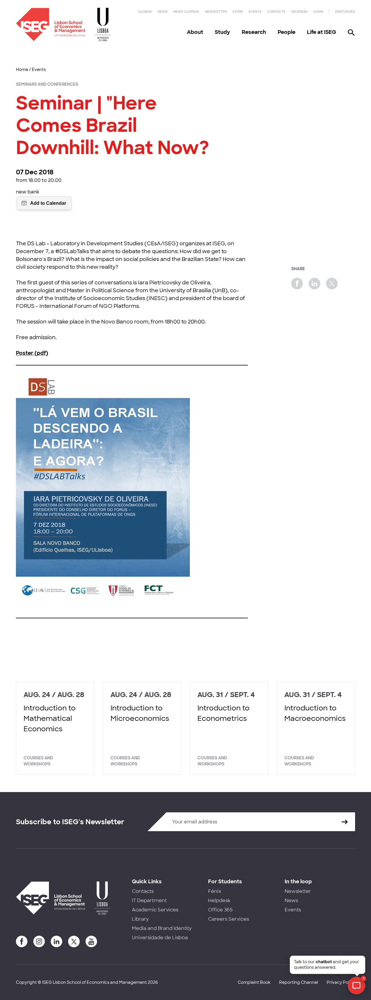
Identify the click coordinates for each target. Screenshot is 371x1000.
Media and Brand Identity (162, 928)
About (195, 32)
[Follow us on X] (74, 941)
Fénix (214, 891)
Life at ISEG (321, 32)
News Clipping (186, 12)
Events (255, 12)
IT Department (149, 900)
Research (254, 32)
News (163, 12)
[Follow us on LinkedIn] (56, 941)
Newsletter (216, 12)
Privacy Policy (341, 982)
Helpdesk (299, 12)
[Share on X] (332, 283)
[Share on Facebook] (297, 283)
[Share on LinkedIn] (314, 283)
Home (22, 69)
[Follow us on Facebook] (22, 941)
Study (222, 32)
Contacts (276, 12)
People (286, 32)
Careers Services (228, 919)
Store (237, 12)
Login (318, 12)
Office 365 (220, 910)
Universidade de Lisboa (160, 938)
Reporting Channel (298, 982)
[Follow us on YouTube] (91, 941)
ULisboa (145, 12)
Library (140, 919)
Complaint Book (254, 982)
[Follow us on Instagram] (39, 941)
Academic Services (155, 910)
